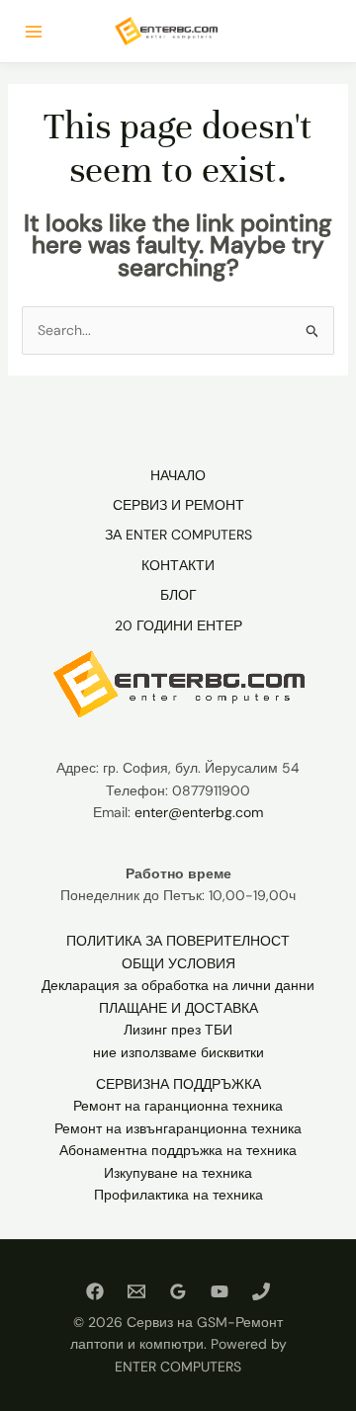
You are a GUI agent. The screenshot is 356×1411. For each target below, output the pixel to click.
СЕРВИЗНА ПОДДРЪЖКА (178, 1084)
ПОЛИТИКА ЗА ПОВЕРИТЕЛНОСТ (178, 941)
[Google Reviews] (178, 1291)
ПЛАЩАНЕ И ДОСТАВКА (178, 1008)
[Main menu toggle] (33, 31)
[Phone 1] (261, 1291)
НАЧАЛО (178, 475)
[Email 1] (136, 1291)
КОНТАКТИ (178, 565)
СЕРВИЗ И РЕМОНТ (178, 505)
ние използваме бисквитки (178, 1052)
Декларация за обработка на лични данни (178, 985)
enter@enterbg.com (198, 812)
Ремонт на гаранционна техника (178, 1106)
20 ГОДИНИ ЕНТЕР (178, 625)
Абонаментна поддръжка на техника (178, 1150)
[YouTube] (219, 1291)
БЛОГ (178, 595)
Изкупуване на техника (178, 1173)
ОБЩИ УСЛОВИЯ (178, 963)
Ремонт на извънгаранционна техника (178, 1128)
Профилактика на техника (178, 1195)
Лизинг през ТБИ (178, 1029)
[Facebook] (95, 1291)
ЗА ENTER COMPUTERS (178, 534)
